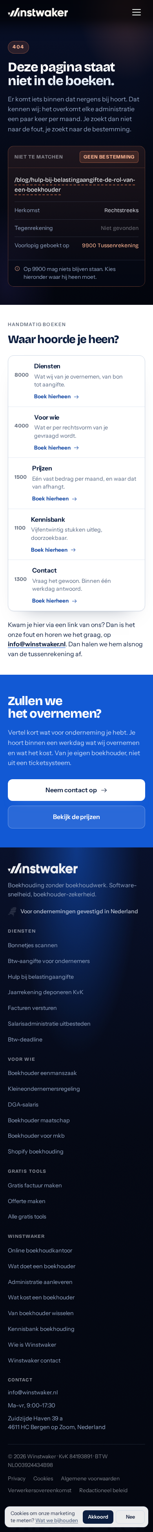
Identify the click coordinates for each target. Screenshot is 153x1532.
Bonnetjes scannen (33, 945)
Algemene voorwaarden (90, 1478)
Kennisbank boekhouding (41, 1328)
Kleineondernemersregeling (44, 1088)
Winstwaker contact (34, 1360)
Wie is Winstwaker (32, 1344)
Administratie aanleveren (40, 1282)
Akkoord (98, 1517)
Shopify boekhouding (36, 1151)
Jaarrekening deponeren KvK (46, 992)
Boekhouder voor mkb (36, 1135)
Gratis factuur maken (35, 1185)
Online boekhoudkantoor (40, 1250)
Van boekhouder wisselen (41, 1313)
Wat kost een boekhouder (41, 1297)
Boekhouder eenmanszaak (42, 1073)
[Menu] (136, 12)
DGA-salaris (23, 1104)
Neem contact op (71, 790)
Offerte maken (27, 1201)
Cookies (43, 1478)
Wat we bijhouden (56, 1520)
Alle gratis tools (27, 1216)
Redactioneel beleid (103, 1490)
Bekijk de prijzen (76, 817)
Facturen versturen (32, 1007)
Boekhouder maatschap (39, 1120)
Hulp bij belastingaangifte (41, 976)
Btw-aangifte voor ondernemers (49, 961)
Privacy (17, 1478)
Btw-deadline (25, 1039)
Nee (130, 1517)
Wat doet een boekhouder (41, 1266)
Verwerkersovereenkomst (39, 1490)
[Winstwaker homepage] (38, 12)
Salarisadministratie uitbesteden (49, 1023)
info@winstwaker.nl (37, 644)
